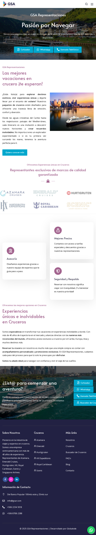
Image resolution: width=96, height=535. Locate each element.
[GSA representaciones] (9, 3)
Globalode (71, 528)
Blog (68, 464)
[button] (5, 34)
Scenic (39, 470)
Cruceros (70, 446)
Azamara (40, 440)
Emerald (40, 446)
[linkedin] (16, 479)
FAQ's (68, 458)
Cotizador (25, 49)
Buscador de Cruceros (76, 452)
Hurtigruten (42, 452)
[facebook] (5, 479)
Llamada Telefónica (69, 49)
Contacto (70, 470)
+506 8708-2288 (14, 513)
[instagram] (11, 479)
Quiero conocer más (15, 152)
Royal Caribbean (44, 464)
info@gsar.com (14, 500)
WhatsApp (44, 49)
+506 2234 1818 (14, 507)
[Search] (86, 4)
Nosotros (70, 440)
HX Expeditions (43, 458)
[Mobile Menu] (92, 4)
